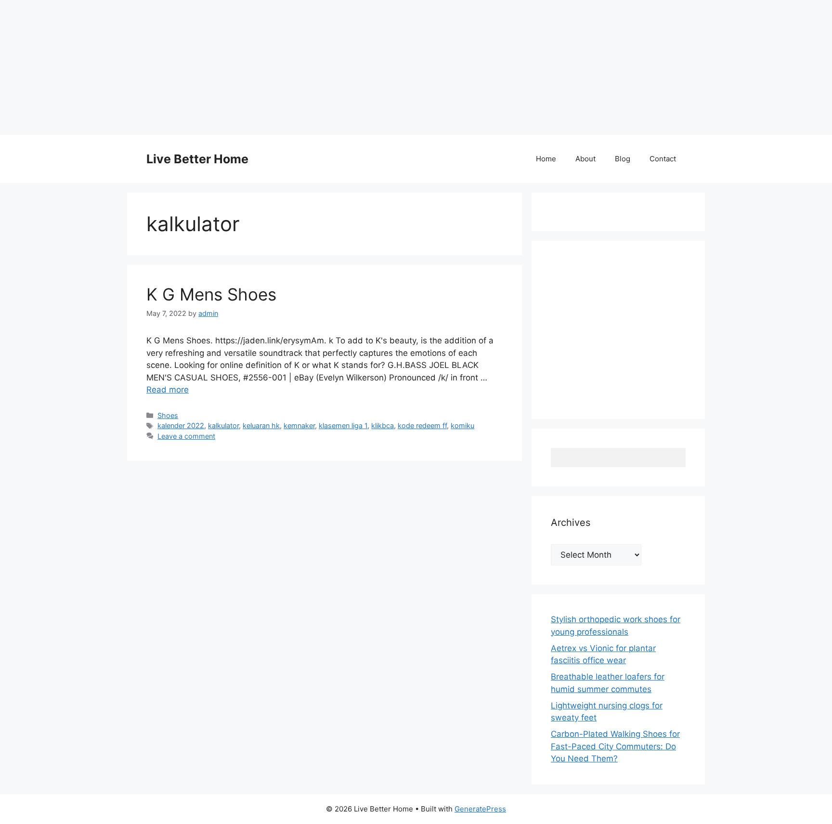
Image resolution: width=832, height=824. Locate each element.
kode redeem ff (422, 425)
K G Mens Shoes (211, 294)
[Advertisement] (289, 67)
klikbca (382, 425)
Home (546, 158)
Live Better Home (197, 159)
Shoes (167, 415)
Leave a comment (186, 436)
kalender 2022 (180, 425)
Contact (663, 158)
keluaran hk (261, 425)
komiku (462, 425)
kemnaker (299, 425)
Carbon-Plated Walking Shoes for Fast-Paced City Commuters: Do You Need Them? (615, 746)
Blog (622, 158)
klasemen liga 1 (343, 425)
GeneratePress (480, 808)
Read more (167, 389)
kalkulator (223, 425)
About (585, 158)
